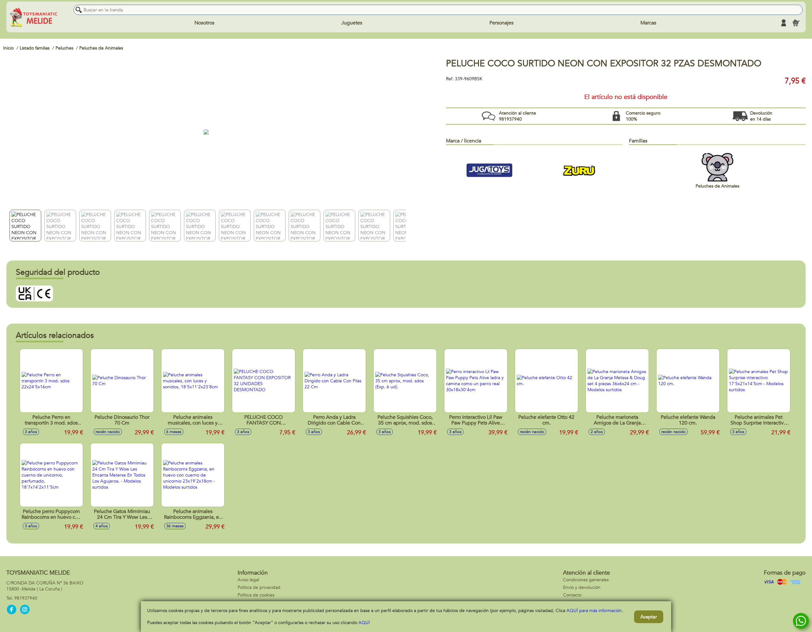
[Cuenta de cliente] (783, 22)
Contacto (572, 595)
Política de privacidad (259, 587)
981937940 (25, 598)
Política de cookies (256, 595)
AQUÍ (364, 623)
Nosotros (204, 22)
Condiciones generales (586, 580)
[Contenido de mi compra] (796, 22)
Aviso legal (248, 580)
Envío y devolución (581, 587)
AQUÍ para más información (594, 611)
